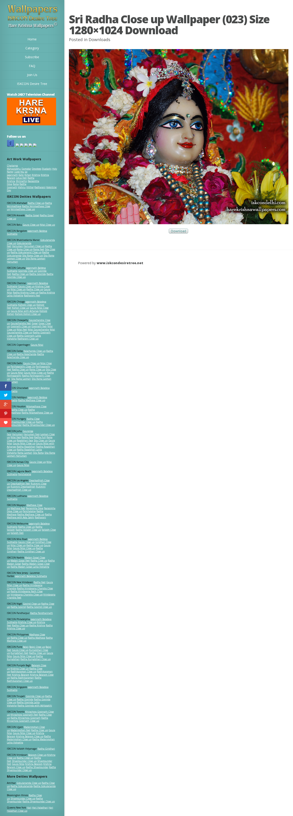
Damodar (26, 168)
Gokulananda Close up (28, 782)
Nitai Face (16, 437)
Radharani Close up (27, 338)
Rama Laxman (24, 452)
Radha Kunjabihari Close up (35, 659)
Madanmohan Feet (20, 730)
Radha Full (40, 437)
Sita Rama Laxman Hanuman (26, 260)
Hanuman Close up (34, 246)
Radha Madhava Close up (31, 400)
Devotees (36, 168)
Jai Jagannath (17, 173)
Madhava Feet (18, 508)
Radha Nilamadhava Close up (37, 412)
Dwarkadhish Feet (20, 483)
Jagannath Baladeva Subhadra (27, 497)
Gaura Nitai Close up (35, 372)
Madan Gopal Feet (20, 560)
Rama (16, 184)
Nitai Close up (47, 224)
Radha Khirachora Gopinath (26, 717)
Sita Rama (38, 452)
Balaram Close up (37, 754)
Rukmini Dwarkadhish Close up (26, 488)
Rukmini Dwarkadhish (23, 486)
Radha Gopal (32, 215)
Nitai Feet (22, 329)
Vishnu (22, 187)
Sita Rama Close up (32, 255)
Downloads (99, 39)
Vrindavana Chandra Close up (27, 594)
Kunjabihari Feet (19, 653)
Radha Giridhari (46, 748)
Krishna (36, 174)
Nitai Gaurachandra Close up (31, 331)
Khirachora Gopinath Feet (24, 714)
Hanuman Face (32, 434)
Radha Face (27, 437)
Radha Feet (40, 582)
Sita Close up (41, 440)
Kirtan (27, 174)
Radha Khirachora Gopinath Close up (27, 719)
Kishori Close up (20, 307)
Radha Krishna (37, 625)
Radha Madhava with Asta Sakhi (29, 516)
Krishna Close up (27, 622)
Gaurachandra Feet (21, 323)
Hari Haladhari (40, 807)
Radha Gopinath (16, 185)
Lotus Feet (21, 177)
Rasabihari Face (25, 440)
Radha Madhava (36, 637)
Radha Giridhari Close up (31, 551)
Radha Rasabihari (26, 446)
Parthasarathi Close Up (23, 366)
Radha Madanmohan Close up (29, 738)
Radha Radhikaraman (22, 677)
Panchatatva (24, 474)
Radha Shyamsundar (37, 767)
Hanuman (17, 246)
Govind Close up (32, 603)
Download (178, 231)
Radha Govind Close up (39, 606)
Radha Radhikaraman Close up (24, 679)
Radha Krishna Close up (25, 292)
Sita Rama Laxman (21, 378)
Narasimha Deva (34, 508)
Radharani (40, 187)
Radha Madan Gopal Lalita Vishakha (30, 566)
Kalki (21, 174)
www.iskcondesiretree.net (120, 263)
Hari (29, 807)
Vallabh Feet (17, 532)
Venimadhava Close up (23, 209)
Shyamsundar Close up (23, 422)
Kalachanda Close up (35, 351)
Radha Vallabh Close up (28, 529)
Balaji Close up (37, 646)
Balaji (26, 646)
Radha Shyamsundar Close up (38, 424)
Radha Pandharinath (41, 613)
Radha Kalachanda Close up (25, 356)
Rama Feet (38, 249)
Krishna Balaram (20, 674)
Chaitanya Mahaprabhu (14, 167)
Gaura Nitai (37, 344)
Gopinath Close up (21, 326)
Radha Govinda (37, 274)
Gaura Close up (31, 224)
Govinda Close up (27, 270)
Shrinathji (21, 181)
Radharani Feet (32, 295)
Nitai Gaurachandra (38, 329)
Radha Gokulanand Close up (26, 252)
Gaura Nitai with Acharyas (25, 311)
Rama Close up (25, 249)
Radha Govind (18, 606)
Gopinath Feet (39, 326)
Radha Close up (36, 203)
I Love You (19, 171)
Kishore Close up (27, 304)
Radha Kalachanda (26, 354)
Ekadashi (47, 168)
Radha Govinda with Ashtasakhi (34, 705)
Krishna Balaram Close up (29, 736)
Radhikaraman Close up (23, 671)
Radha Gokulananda (22, 786)
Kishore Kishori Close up (28, 314)
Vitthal (30, 187)
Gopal (35, 323)
